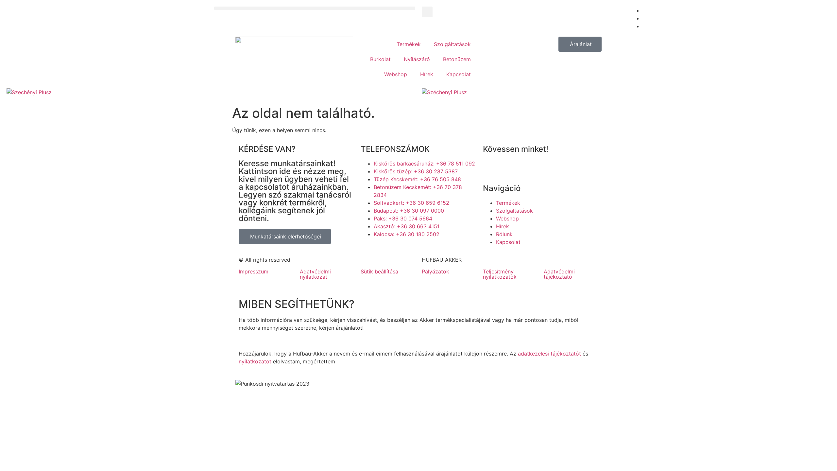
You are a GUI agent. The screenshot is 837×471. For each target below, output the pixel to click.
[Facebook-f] (491, 168)
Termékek (409, 44)
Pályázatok (435, 271)
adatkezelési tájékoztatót (549, 353)
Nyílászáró (417, 59)
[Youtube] (509, 168)
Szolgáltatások (452, 44)
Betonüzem (457, 59)
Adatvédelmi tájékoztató (559, 274)
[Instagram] (527, 168)
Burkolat (380, 59)
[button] (314, 8)
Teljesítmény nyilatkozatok (500, 274)
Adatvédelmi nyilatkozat (315, 274)
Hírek (426, 74)
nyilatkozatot (255, 361)
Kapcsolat (458, 74)
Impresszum (253, 271)
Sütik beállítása (379, 271)
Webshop (395, 74)
